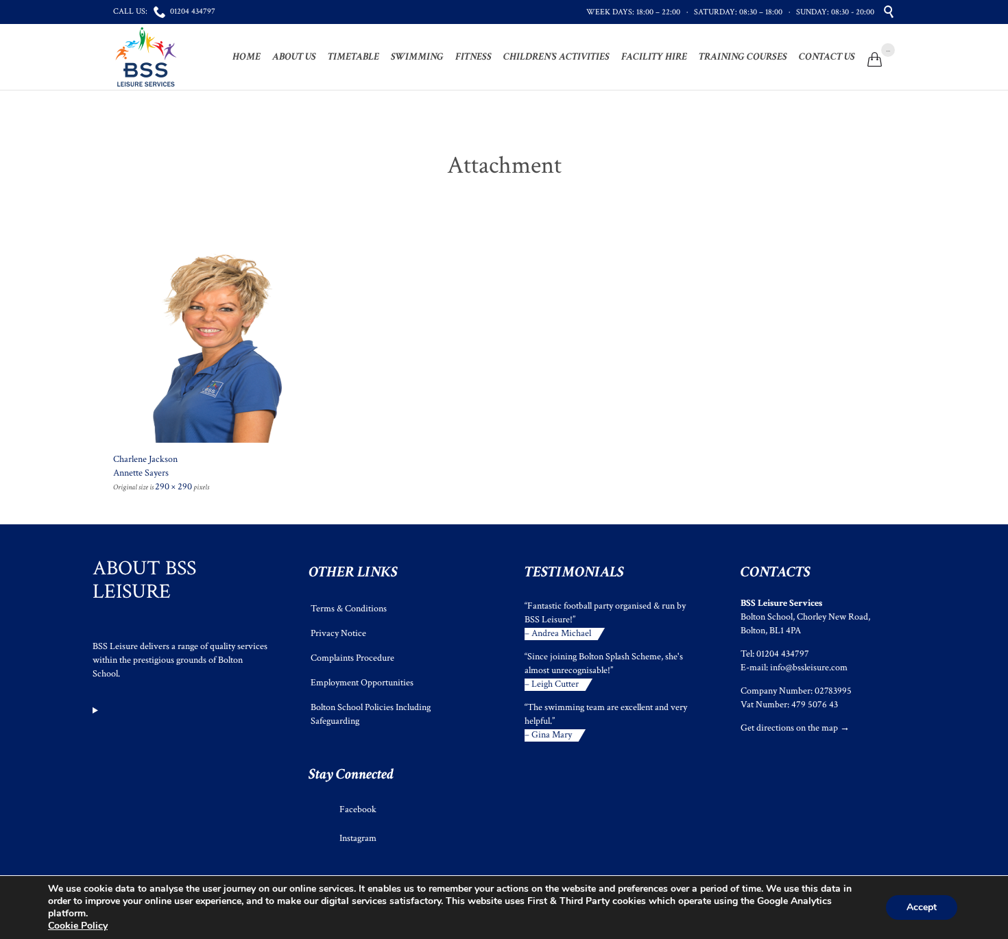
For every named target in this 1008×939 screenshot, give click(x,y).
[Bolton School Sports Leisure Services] (146, 57)
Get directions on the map (789, 728)
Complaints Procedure (352, 658)
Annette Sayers (141, 473)
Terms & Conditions (349, 608)
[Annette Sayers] (504, 343)
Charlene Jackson (145, 459)
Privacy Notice (338, 633)
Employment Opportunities (362, 682)
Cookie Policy (78, 925)
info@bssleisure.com (809, 667)
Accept (922, 907)
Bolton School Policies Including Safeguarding (371, 714)
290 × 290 (173, 486)
